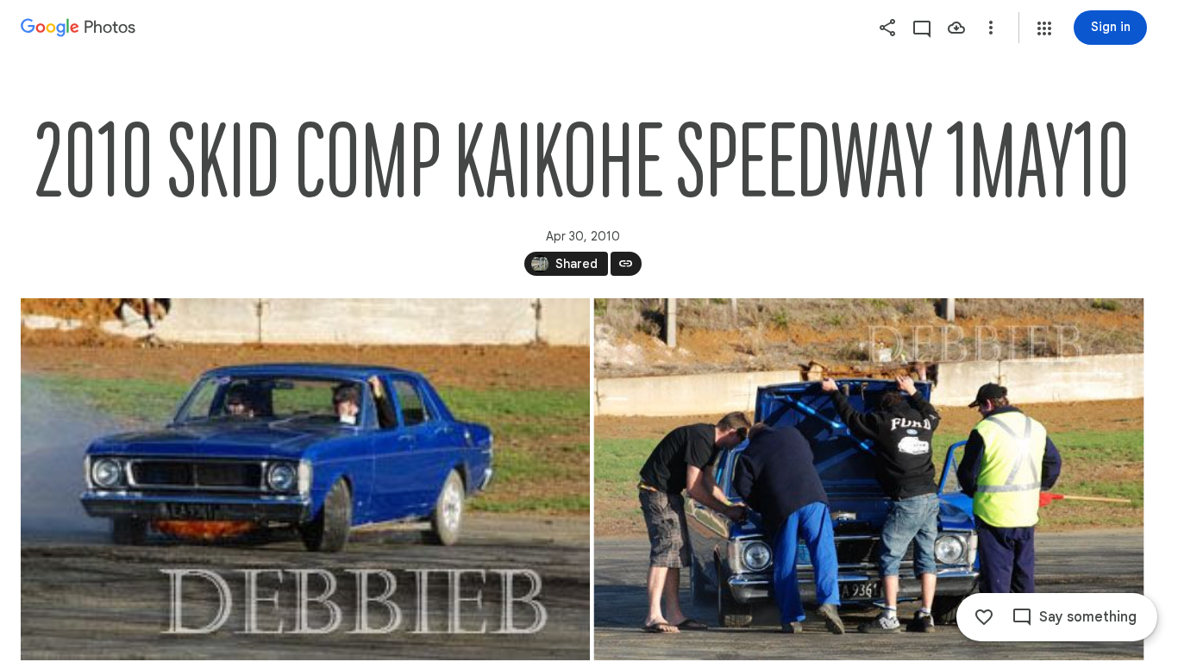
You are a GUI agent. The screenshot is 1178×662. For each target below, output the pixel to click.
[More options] (991, 27)
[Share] (887, 27)
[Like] (984, 617)
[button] (1044, 28)
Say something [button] (1088, 617)
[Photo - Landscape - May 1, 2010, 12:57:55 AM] (305, 479)
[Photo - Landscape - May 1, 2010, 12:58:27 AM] (869, 479)
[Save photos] (956, 27)
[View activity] (922, 27)
